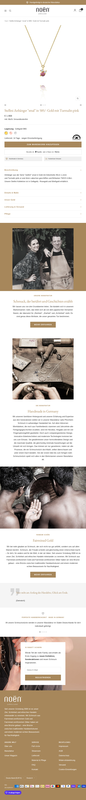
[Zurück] (5, 105)
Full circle (36, 746)
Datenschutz (64, 755)
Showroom (36, 751)
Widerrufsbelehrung (67, 760)
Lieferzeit (35, 755)
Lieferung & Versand (14, 207)
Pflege (7, 214)
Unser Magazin (10, 755)
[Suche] (10, 11)
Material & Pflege (39, 760)
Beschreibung (11, 170)
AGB (61, 751)
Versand (62, 765)
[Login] (75, 10)
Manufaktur (9, 751)
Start (6, 21)
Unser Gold (9, 200)
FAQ (33, 765)
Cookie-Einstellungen (67, 769)
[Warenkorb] (80, 11)
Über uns (8, 746)
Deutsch (30, 778)
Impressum (63, 746)
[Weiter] (81, 105)
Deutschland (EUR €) (14, 778)
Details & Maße (11, 193)
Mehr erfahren (43, 325)
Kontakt (35, 769)
